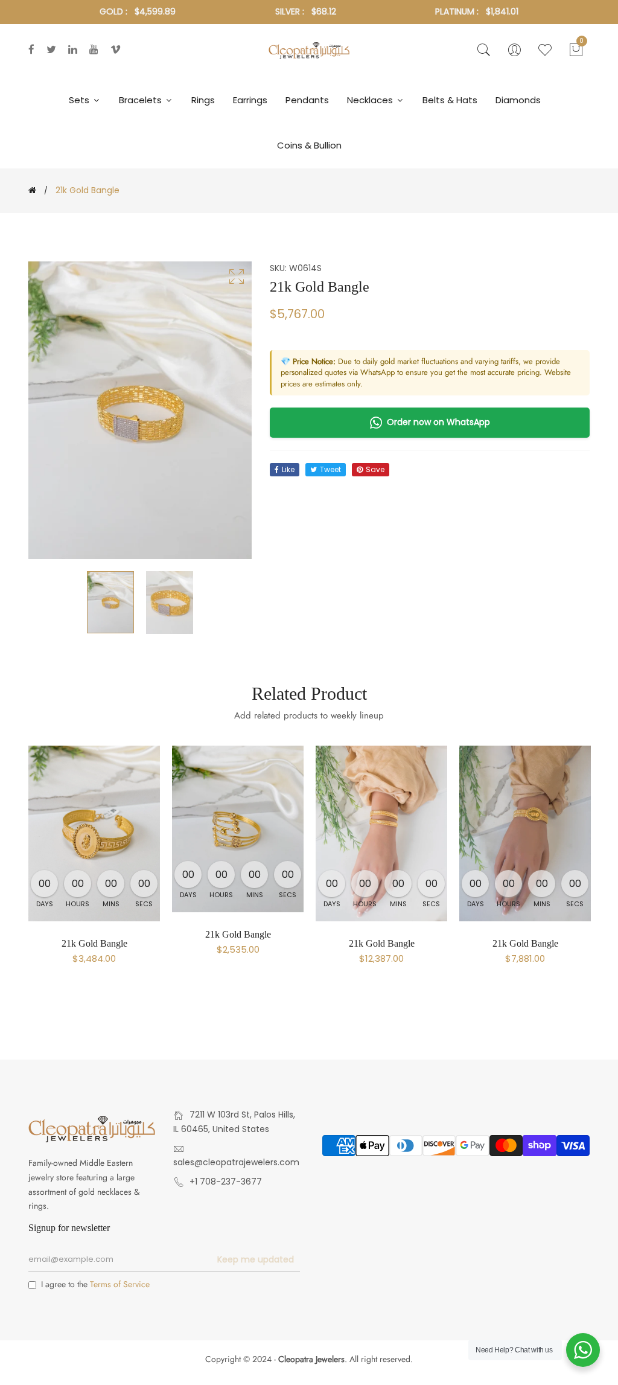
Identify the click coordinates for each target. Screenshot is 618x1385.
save (375, 469)
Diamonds (518, 100)
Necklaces (371, 100)
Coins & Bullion (309, 145)
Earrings (250, 100)
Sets (80, 100)
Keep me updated (255, 1259)
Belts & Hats (449, 100)
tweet (330, 469)
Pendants (307, 100)
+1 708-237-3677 (226, 1181)
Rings (203, 100)
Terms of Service (120, 1284)
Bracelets (141, 100)
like (288, 469)
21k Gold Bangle (94, 943)
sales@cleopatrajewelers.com (236, 1162)
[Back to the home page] (32, 190)
